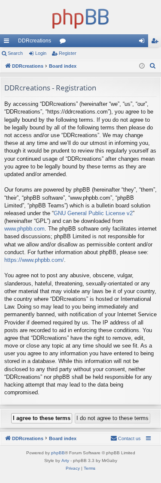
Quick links (8, 42)
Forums (64, 42)
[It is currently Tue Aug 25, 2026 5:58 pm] (142, 66)
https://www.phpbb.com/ (34, 260)
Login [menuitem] (143, 42)
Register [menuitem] (156, 42)
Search (15, 53)
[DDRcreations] (80, 17)
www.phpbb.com (24, 228)
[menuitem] (153, 66)
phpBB (58, 452)
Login (40, 53)
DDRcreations (34, 41)
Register (67, 53)
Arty (65, 460)
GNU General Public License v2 (93, 213)
